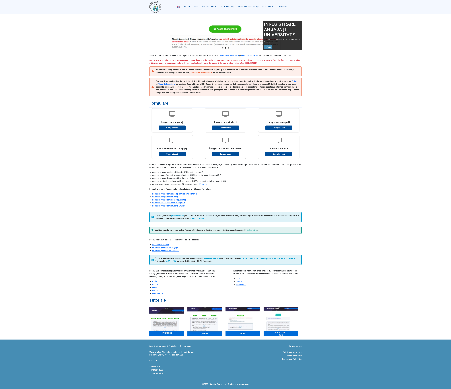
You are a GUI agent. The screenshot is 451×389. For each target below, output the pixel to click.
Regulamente (269, 7)
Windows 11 (241, 284)
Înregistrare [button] (208, 7)
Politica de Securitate (229, 55)
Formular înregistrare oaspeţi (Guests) (169, 200)
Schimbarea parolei (160, 245)
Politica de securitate (292, 352)
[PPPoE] (206, 321)
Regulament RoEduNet (292, 359)
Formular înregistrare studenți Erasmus (169, 206)
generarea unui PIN (211, 258)
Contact (283, 7)
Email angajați (227, 7)
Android (155, 281)
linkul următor (251, 230)
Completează (172, 128)
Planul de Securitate (249, 55)
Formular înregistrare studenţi (165, 197)
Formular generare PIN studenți (165, 251)
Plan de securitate (294, 356)
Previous (147, 37)
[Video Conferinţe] (282, 321)
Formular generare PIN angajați (165, 247)
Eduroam (203, 184)
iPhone (155, 284)
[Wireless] (168, 321)
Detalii (268, 47)
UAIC (196, 7)
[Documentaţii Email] (244, 321)
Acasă (187, 7)
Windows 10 (157, 293)
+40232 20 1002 (156, 366)
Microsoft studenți (248, 7)
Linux (154, 287)
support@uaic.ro (156, 373)
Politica (295, 81)
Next (304, 37)
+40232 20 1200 (156, 370)
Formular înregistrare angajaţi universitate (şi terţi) (174, 194)
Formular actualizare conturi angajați (168, 203)
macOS (155, 290)
